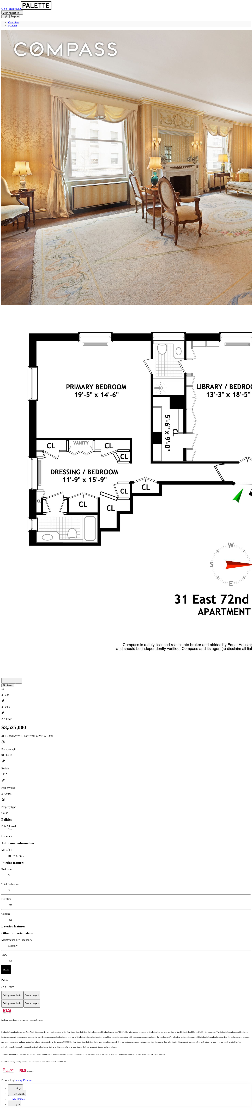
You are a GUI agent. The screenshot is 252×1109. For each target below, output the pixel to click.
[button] (126, 168)
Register (15, 16)
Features (12, 25)
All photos (8, 685)
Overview (13, 22)
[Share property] (18, 681)
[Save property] (11, 681)
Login (5, 16)
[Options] (4, 681)
